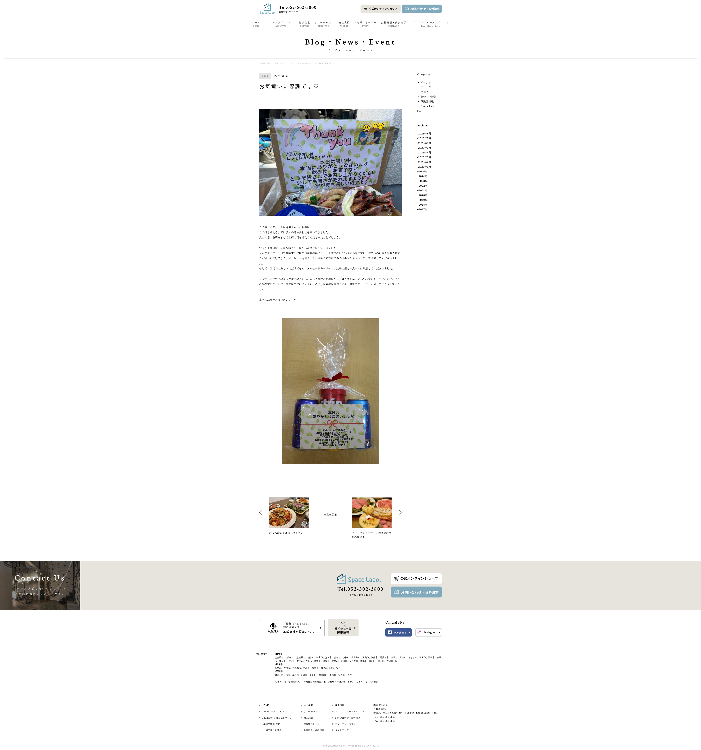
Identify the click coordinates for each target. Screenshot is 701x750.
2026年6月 (424, 143)
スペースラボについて (281, 24)
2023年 (423, 181)
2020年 (423, 195)
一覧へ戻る (330, 514)
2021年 (423, 190)
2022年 (423, 185)
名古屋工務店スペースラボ (270, 63)
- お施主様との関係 (272, 730)
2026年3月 (424, 157)
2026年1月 (424, 166)
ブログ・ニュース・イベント (431, 24)
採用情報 (339, 705)
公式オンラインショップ (383, 8)
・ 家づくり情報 (426, 96)
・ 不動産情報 (425, 101)
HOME (265, 705)
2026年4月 (424, 152)
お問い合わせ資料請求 (425, 8)
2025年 (423, 171)
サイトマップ (342, 730)
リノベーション (324, 24)
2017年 (423, 209)
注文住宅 (304, 24)
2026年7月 (424, 138)
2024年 (423, 176)
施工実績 (344, 24)
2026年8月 (424, 133)
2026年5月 (424, 147)
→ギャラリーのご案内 (367, 682)
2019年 (423, 199)
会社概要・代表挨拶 (393, 24)
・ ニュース (424, 87)
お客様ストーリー (365, 24)
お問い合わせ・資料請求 (420, 592)
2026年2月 (424, 162)
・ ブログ (423, 91)
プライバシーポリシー (346, 724)
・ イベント (424, 82)
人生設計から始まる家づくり (277, 717)
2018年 (423, 204)
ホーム (256, 24)
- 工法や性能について (273, 724)
